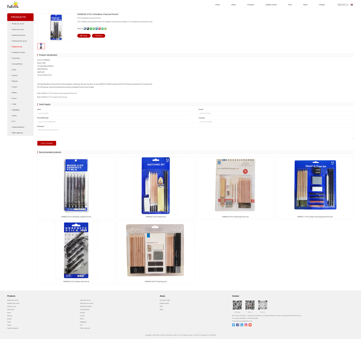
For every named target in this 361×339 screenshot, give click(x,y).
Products (250, 5)
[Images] (56, 27)
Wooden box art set (13, 303)
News (305, 5)
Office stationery (85, 328)
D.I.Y (81, 325)
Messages (41, 126)
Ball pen (9, 316)
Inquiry (85, 36)
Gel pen (82, 312)
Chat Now (98, 36)
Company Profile (165, 300)
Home (217, 5)
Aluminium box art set (86, 303)
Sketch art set (11, 306)
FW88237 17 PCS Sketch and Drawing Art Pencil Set (59, 93)
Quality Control (271, 5)
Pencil (82, 319)
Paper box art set (85, 300)
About (233, 5)
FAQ (290, 5)
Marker (9, 319)
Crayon (82, 316)
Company (202, 118)
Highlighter (83, 322)
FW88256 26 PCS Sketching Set (156, 281)
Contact (322, 5)
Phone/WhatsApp (43, 118)
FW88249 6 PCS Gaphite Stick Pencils (54, 97)
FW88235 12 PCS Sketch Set (156, 217)
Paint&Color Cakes (86, 306)
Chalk (9, 322)
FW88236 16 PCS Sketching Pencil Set (235, 217)
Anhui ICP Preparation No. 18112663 (205, 335)
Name (39, 109)
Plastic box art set (12, 300)
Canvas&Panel (84, 309)
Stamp (9, 325)
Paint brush (10, 309)
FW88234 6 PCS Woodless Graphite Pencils (76, 217)
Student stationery (12, 328)
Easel (9, 312)
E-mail (201, 109)
